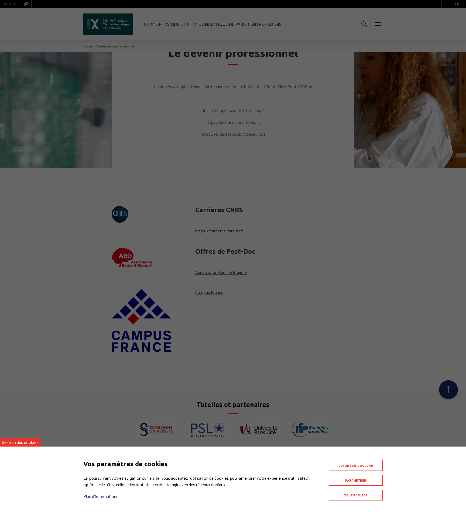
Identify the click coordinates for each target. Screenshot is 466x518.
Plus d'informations (100, 496)
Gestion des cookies (20, 442)
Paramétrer (355, 480)
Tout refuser (356, 495)
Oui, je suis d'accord (355, 465)
